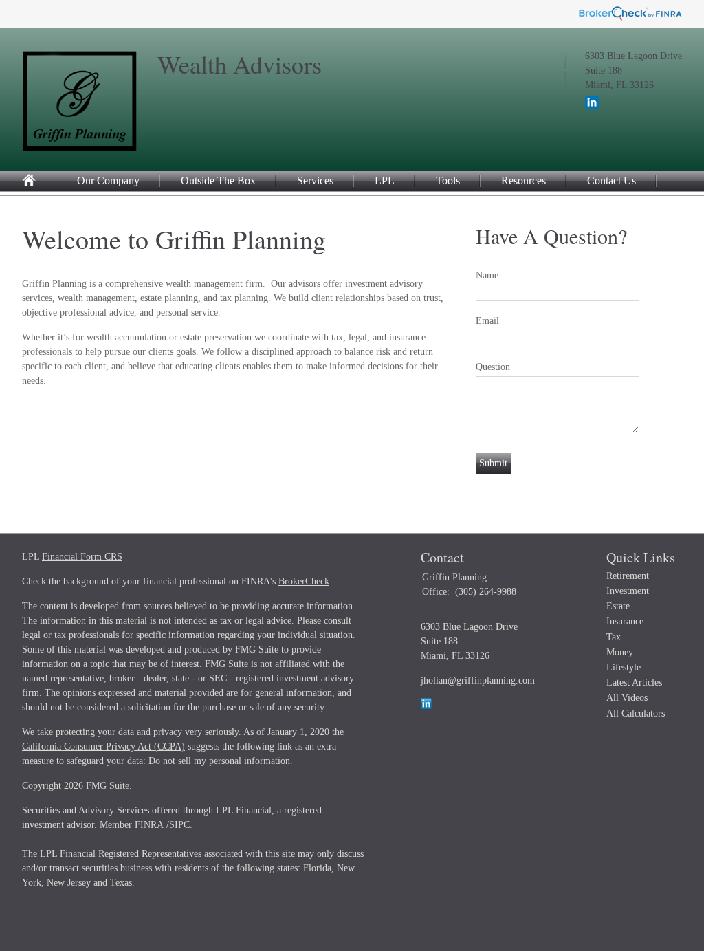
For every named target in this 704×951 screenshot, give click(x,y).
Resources (523, 180)
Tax (613, 637)
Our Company (108, 180)
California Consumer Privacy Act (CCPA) (103, 746)
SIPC (179, 825)
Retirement (627, 576)
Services (315, 180)
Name (487, 275)
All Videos (627, 697)
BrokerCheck (303, 581)
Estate (618, 606)
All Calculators (635, 713)
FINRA (149, 825)
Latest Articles (634, 682)
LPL (385, 180)
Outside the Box (218, 180)
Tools (448, 180)
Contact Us (611, 180)
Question (493, 367)
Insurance (625, 621)
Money (619, 652)
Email (487, 321)
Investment (627, 591)
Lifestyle (623, 667)
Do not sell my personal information (219, 761)
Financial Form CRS (82, 556)
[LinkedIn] (592, 106)
